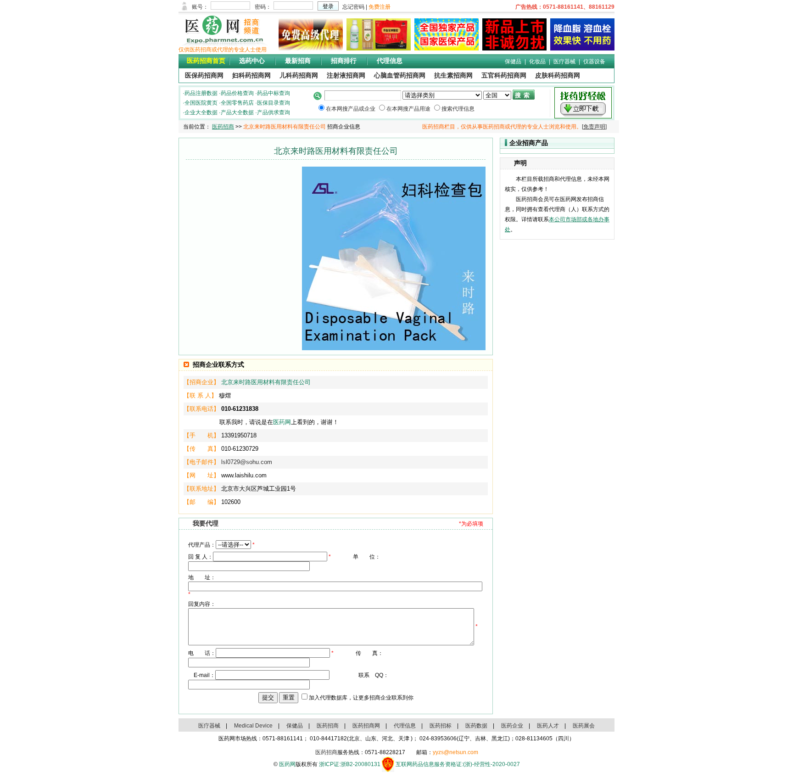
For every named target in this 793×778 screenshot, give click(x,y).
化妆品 (537, 61)
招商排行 (344, 60)
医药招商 (223, 126)
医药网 (282, 422)
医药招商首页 (206, 60)
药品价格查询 (237, 93)
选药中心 (252, 60)
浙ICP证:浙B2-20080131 (349, 764)
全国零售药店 (237, 103)
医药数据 (476, 725)
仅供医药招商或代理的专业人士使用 (223, 49)
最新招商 (298, 60)
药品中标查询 (273, 93)
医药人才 (548, 725)
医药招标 (441, 725)
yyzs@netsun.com (455, 752)
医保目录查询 (273, 103)
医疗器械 (564, 61)
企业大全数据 (201, 112)
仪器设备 (594, 61)
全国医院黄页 (201, 103)
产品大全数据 (237, 112)
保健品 (513, 61)
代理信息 (389, 60)
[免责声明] (594, 126)
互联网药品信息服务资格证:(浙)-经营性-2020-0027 (458, 764)
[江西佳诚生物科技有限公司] (580, 48)
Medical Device (253, 725)
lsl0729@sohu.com (246, 462)
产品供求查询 (273, 112)
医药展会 (584, 725)
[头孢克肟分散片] (445, 48)
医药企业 (512, 725)
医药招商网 (366, 725)
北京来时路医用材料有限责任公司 (266, 382)
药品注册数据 (201, 93)
